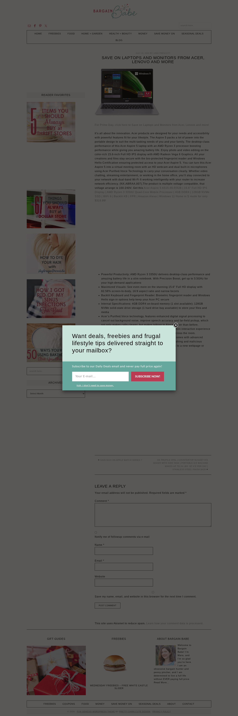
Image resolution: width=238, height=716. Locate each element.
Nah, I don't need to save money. (95, 385)
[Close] (176, 325)
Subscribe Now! (147, 376)
